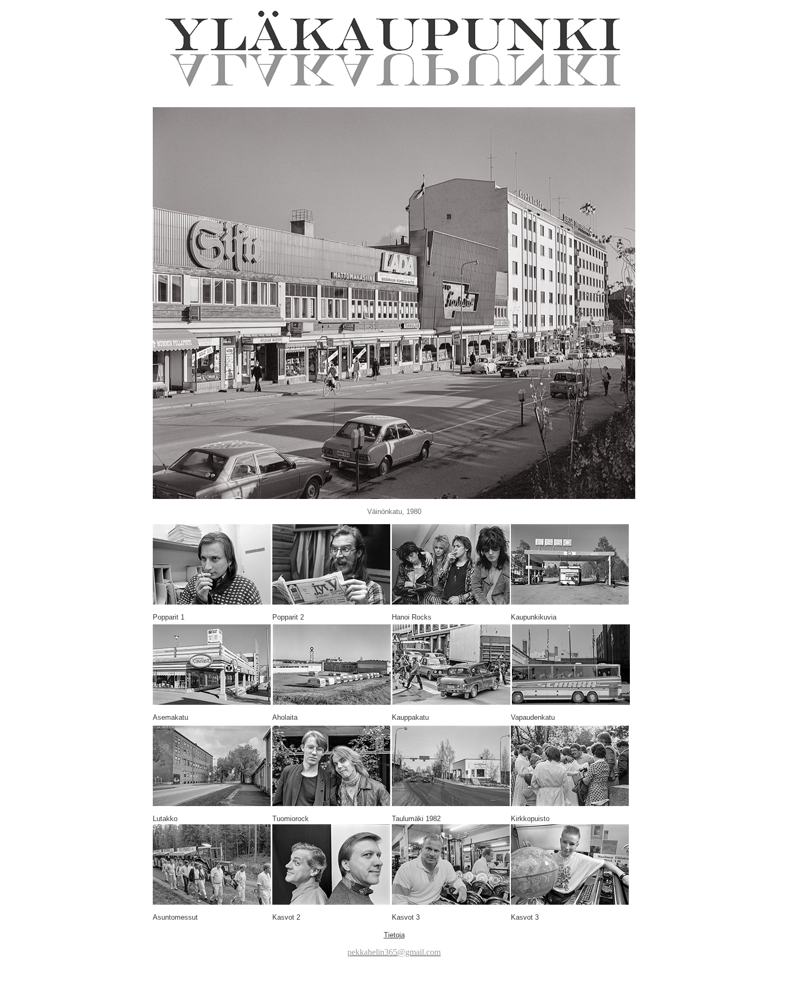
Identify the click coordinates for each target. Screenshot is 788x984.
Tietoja (394, 935)
